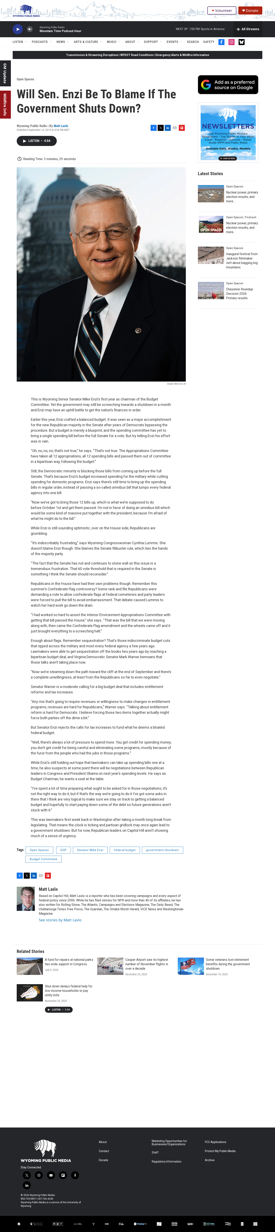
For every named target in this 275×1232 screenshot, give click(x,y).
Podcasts (40, 41)
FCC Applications (215, 1142)
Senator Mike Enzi (90, 850)
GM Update (5, 73)
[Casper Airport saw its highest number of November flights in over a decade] (110, 966)
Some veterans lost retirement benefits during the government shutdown (228, 964)
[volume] (29, 29)
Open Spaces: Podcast (241, 217)
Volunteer (223, 10)
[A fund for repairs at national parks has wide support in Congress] (30, 966)
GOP (63, 850)
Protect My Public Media (220, 1151)
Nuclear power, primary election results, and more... (242, 196)
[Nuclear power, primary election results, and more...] (211, 193)
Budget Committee (43, 859)
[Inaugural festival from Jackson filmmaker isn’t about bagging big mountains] (211, 255)
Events (172, 41)
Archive (210, 1160)
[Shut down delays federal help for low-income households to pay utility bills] (30, 992)
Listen (18, 41)
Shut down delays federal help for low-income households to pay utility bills (68, 990)
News (61, 41)
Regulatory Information (166, 1161)
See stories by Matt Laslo (60, 920)
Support (151, 41)
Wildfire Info (5, 104)
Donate (252, 10)
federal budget (125, 850)
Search (193, 41)
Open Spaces (25, 79)
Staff (155, 1152)
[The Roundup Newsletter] (228, 132)
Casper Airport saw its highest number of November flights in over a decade (146, 964)
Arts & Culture (86, 41)
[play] (17, 29)
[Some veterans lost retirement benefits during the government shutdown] (191, 966)
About (130, 41)
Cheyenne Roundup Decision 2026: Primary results (239, 293)
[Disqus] (137, 1073)
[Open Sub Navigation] (26, 41)
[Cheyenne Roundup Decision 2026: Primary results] (211, 290)
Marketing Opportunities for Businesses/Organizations (169, 1143)
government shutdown (162, 850)
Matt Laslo (61, 126)
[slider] (36, 29)
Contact (104, 1151)
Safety (208, 41)
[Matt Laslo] (26, 899)
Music (112, 41)
